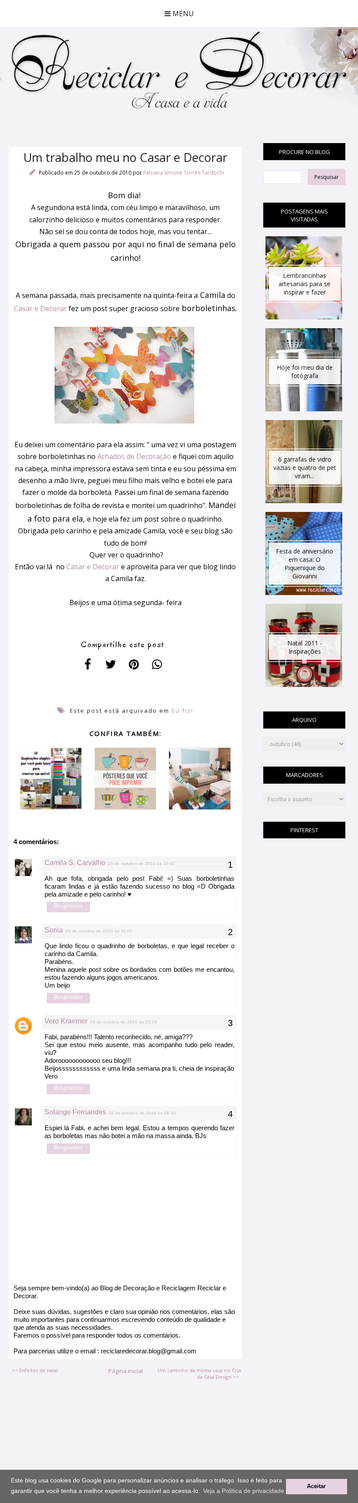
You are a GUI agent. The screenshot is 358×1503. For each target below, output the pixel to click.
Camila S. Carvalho (75, 862)
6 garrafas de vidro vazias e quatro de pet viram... (304, 467)
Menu (182, 13)
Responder (68, 905)
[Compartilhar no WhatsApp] (157, 664)
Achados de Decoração (134, 456)
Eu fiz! (182, 711)
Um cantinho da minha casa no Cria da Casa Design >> (199, 1373)
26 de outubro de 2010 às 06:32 (142, 1113)
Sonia (54, 930)
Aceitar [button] (316, 1486)
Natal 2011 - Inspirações (304, 647)
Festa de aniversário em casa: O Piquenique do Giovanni (304, 563)
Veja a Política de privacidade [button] (243, 1490)
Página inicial (125, 1371)
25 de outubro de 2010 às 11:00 (98, 930)
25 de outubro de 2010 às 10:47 (141, 863)
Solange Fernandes (75, 1112)
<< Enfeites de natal (35, 1370)
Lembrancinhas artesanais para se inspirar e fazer (304, 283)
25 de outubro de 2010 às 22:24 (123, 1022)
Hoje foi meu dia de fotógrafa (305, 371)
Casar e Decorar (40, 308)
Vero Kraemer (66, 1021)
